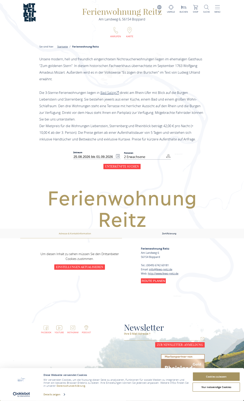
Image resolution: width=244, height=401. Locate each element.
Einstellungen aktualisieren (79, 267)
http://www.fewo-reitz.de (163, 273)
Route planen (153, 281)
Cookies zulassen (216, 376)
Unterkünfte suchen (122, 166)
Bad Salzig (108, 92)
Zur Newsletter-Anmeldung (180, 345)
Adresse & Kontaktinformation (75, 233)
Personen (128, 153)
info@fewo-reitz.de (160, 269)
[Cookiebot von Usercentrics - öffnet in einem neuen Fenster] (21, 394)
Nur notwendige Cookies (216, 387)
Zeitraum (77, 152)
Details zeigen (51, 394)
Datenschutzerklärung (71, 386)
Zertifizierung (169, 233)
